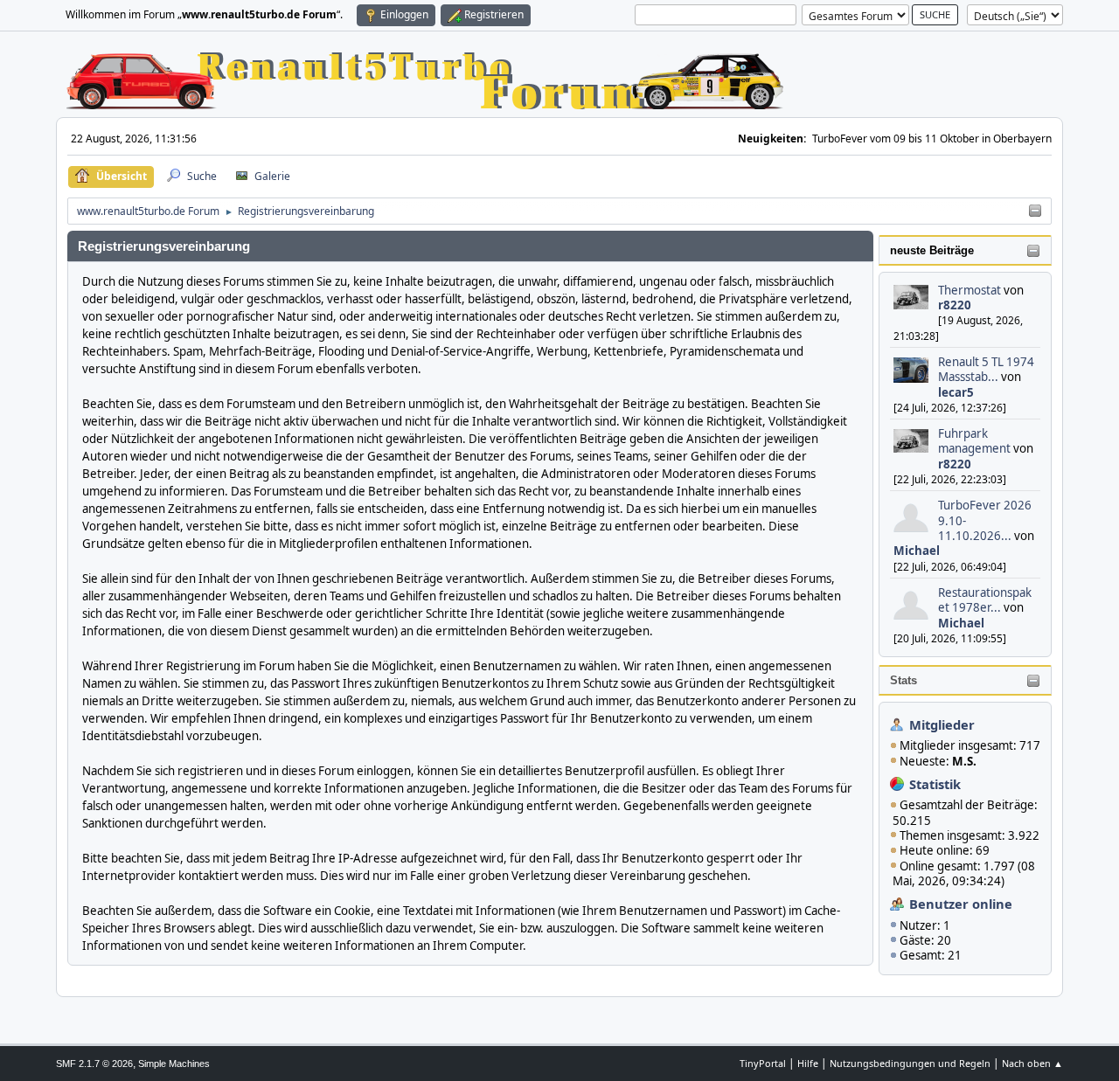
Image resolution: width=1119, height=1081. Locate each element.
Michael (916, 550)
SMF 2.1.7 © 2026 (94, 1063)
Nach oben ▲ (1032, 1063)
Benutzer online (960, 903)
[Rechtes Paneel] (1035, 211)
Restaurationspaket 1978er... (985, 600)
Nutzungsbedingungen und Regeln (910, 1063)
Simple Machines (174, 1063)
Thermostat (969, 290)
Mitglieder (942, 724)
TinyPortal (763, 1063)
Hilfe (807, 1063)
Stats (903, 680)
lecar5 (956, 392)
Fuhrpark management (974, 441)
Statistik (935, 784)
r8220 (954, 305)
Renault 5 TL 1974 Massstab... (986, 369)
